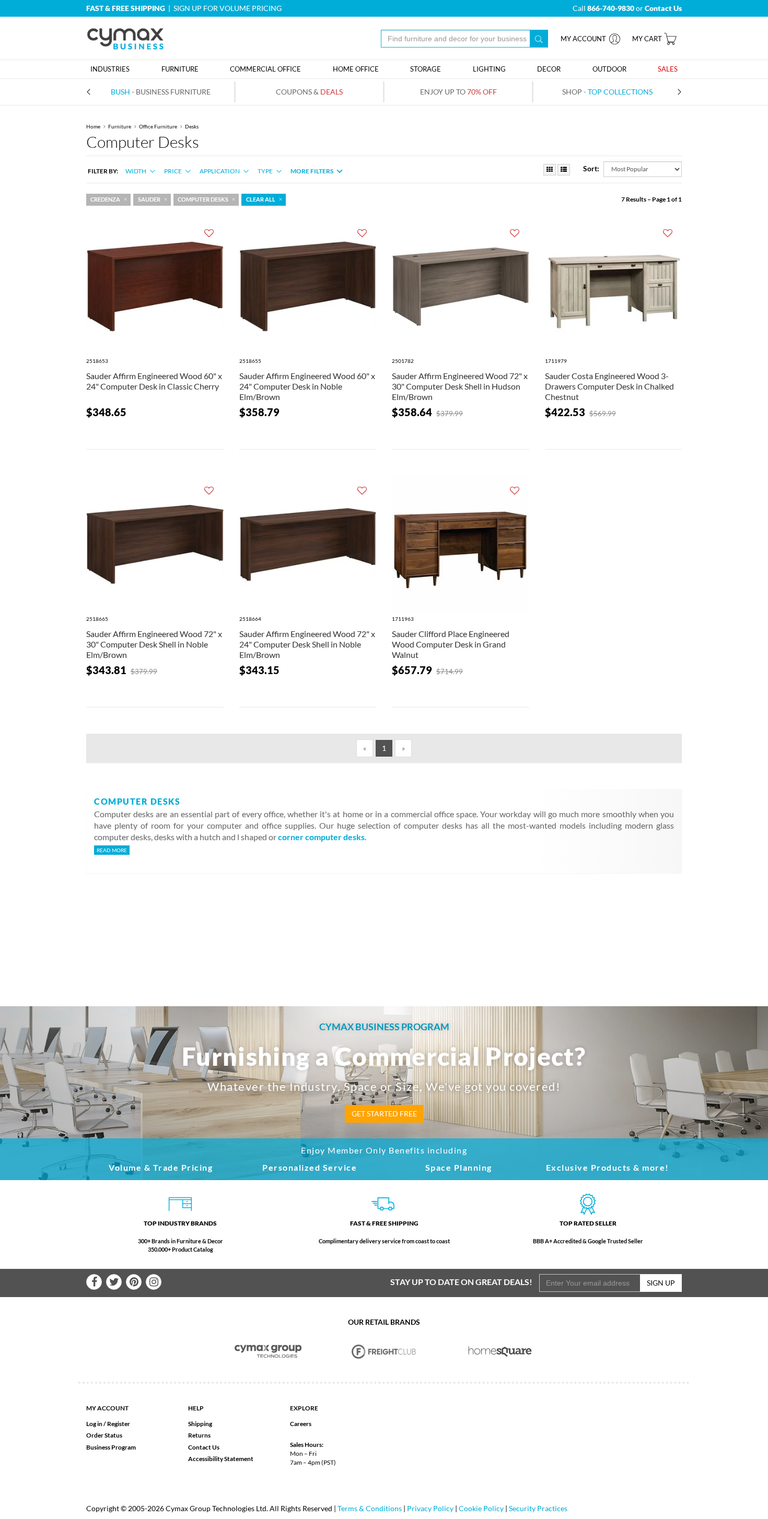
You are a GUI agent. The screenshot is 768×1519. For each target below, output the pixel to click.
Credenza (105, 199)
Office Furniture (158, 126)
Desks (192, 126)
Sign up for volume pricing (227, 8)
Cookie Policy (481, 1508)
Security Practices (538, 1508)
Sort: (591, 168)
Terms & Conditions (370, 1508)
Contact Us (203, 1447)
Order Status (104, 1435)
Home (93, 126)
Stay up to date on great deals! (461, 1282)
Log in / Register (108, 1424)
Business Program (111, 1447)
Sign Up (661, 1282)
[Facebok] (94, 1282)
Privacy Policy (430, 1508)
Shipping (200, 1424)
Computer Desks (203, 199)
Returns (199, 1435)
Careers (300, 1424)
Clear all (260, 199)
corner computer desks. (322, 837)
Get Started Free (384, 1113)
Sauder (149, 199)
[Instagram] (153, 1282)
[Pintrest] (134, 1282)
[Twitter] (114, 1282)
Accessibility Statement (220, 1459)
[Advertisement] (384, 922)
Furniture (119, 126)
